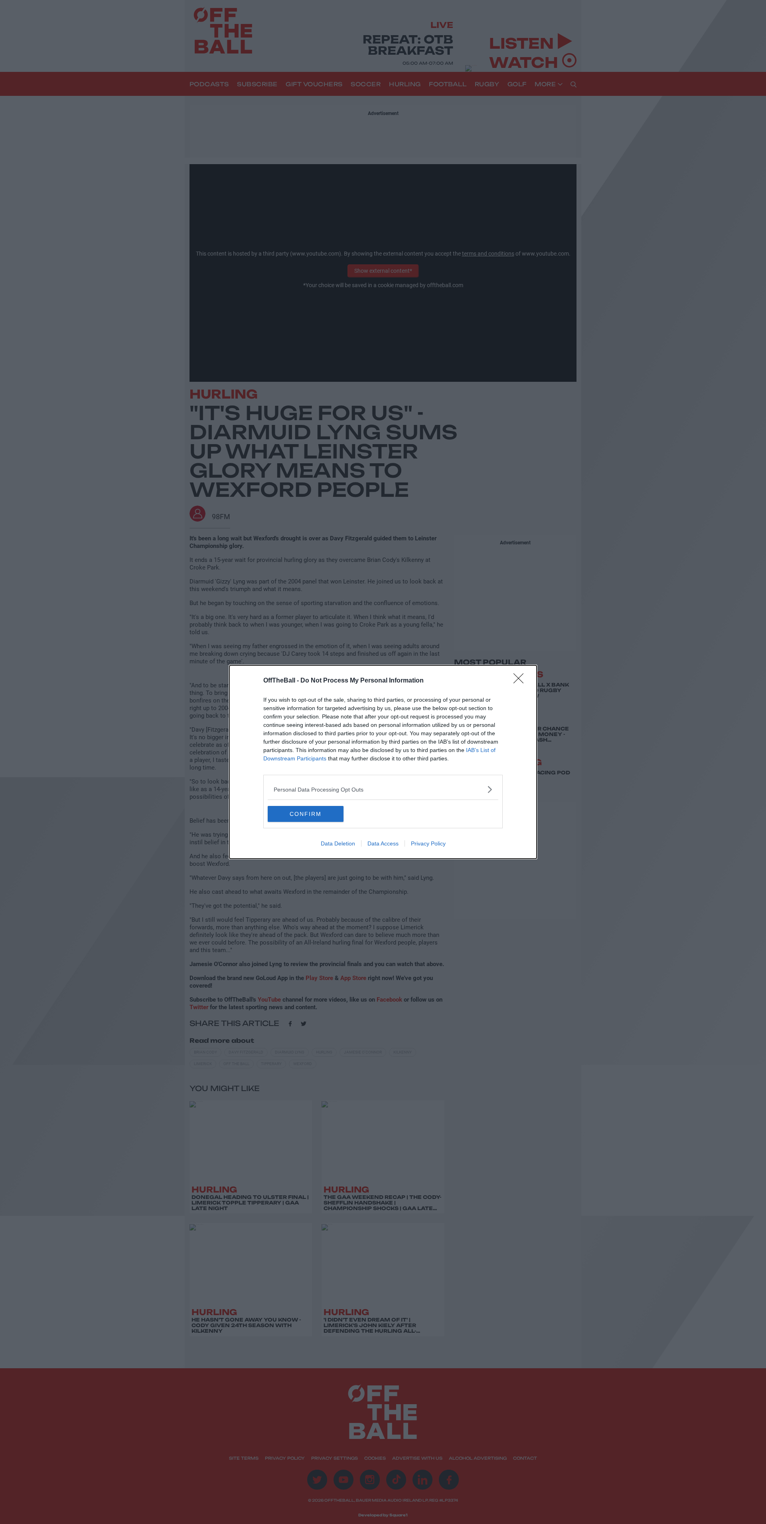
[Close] (521, 681)
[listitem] (383, 789)
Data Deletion (338, 843)
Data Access (383, 843)
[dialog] (383, 762)
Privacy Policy (428, 843)
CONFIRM (306, 814)
